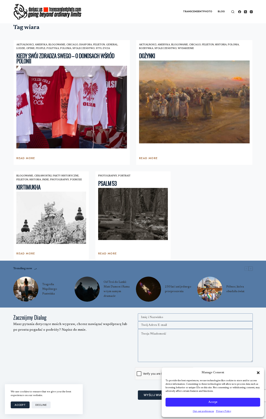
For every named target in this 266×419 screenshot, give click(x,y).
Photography (59, 180)
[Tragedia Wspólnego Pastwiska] (25, 289)
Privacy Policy (223, 411)
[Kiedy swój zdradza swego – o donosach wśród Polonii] (71, 107)
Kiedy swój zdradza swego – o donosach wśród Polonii (65, 58)
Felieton (99, 45)
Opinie (30, 48)
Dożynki (147, 56)
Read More (25, 159)
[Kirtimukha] (51, 218)
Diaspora (85, 45)
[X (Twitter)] (245, 11)
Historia (221, 45)
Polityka (53, 48)
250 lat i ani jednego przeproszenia (178, 289)
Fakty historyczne (66, 176)
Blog (221, 11)
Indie (45, 180)
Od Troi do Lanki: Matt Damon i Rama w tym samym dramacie (116, 289)
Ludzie (20, 48)
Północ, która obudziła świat (235, 289)
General (112, 45)
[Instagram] (251, 11)
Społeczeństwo (83, 48)
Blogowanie (56, 45)
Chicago (72, 45)
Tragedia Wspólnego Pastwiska (49, 289)
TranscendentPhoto (197, 11)
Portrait (124, 176)
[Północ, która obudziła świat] (209, 289)
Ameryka (41, 45)
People (40, 48)
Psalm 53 (107, 183)
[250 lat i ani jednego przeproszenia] (148, 289)
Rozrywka (146, 48)
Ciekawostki (43, 176)
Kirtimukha (28, 187)
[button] (258, 373)
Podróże (76, 180)
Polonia (65, 48)
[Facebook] (239, 11)
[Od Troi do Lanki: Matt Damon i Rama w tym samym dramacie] (87, 289)
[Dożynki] (194, 101)
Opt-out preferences (203, 411)
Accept (212, 402)
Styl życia (103, 48)
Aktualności (25, 45)
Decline (41, 404)
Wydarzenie (186, 48)
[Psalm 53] (133, 214)
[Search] (232, 11)
